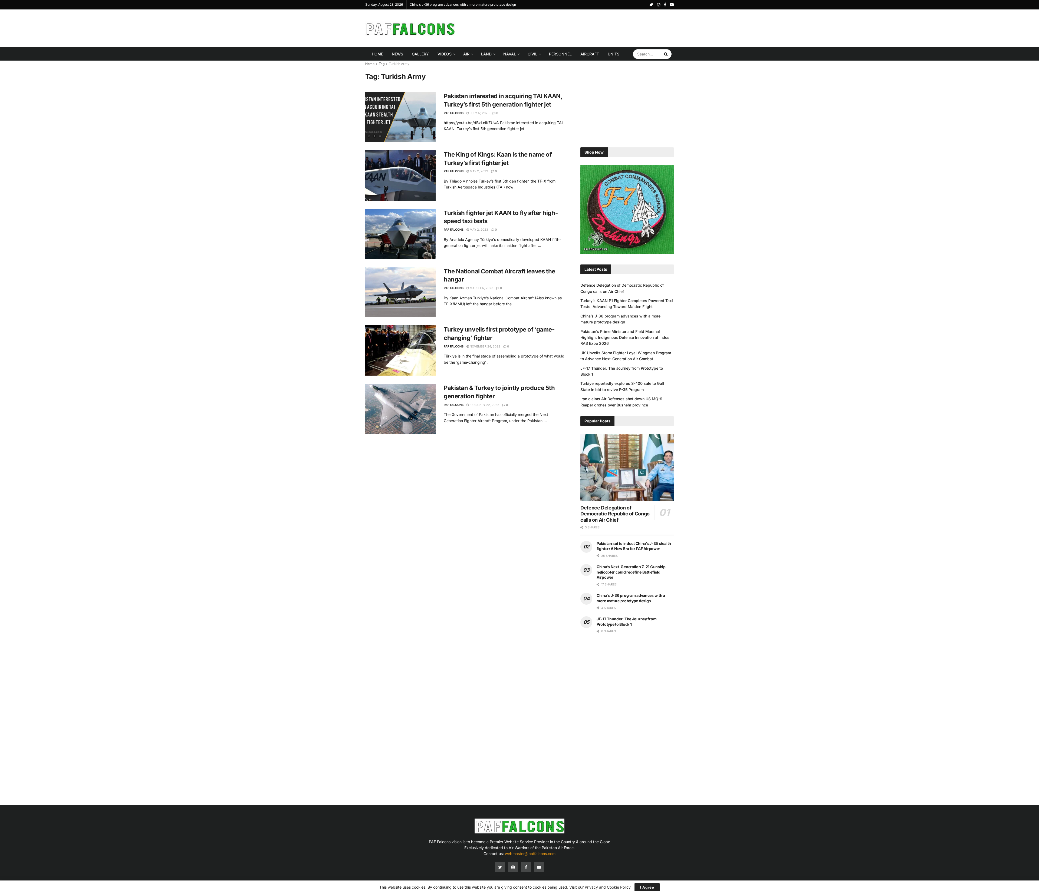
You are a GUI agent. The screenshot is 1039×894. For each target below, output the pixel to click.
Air (466, 54)
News (397, 54)
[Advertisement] (575, 27)
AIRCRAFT (589, 54)
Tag (381, 64)
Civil (532, 54)
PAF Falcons (453, 113)
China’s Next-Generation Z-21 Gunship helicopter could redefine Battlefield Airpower (631, 572)
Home (377, 54)
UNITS (613, 54)
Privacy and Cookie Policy (608, 887)
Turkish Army (399, 64)
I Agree (647, 887)
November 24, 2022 (484, 346)
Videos (445, 54)
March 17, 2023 (481, 288)
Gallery (420, 54)
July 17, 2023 (479, 113)
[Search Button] (666, 54)
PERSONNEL (560, 54)
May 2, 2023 (478, 171)
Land (486, 54)
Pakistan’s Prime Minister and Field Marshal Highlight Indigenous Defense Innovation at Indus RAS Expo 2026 (624, 337)
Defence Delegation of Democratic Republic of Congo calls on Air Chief (615, 514)
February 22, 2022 (484, 405)
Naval (509, 54)
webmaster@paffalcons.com (530, 853)
